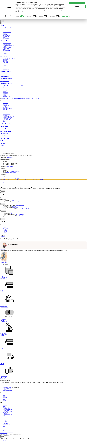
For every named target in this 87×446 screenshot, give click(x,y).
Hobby (4, 51)
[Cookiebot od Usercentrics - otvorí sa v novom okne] (7, 16)
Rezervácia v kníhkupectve (8, 409)
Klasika (4, 33)
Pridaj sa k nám (6, 425)
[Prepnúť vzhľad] (1, 23)
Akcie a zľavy (5, 93)
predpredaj (14, 206)
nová (11, 212)
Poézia (4, 37)
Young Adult (5, 62)
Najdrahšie (5, 230)
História (4, 46)
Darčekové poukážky (5, 124)
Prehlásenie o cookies (7, 428)
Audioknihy (5, 397)
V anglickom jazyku (4, 237)
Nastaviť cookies (6, 440)
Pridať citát (2, 249)
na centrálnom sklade (20, 205)
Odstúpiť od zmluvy (6, 415)
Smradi (4, 121)
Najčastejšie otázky (6, 408)
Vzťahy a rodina (6, 48)
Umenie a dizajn (6, 52)
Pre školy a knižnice (6, 412)
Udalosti (4, 389)
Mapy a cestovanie (4, 81)
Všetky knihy (5, 87)
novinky (12, 200)
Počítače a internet (6, 50)
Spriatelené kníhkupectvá (7, 390)
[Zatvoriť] (0, 197)
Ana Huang (5, 106)
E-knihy (4, 396)
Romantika (5, 31)
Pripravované (5, 92)
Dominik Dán (5, 103)
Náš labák (5, 427)
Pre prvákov (5, 60)
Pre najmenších (6, 59)
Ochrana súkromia (6, 441)
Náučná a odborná (5, 40)
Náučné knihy (5, 67)
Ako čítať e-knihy (6, 410)
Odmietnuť (77, 6)
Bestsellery (5, 89)
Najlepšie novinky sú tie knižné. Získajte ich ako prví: (10, 434)
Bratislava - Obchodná (7, 387)
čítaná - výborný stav (20, 214)
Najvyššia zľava (6, 232)
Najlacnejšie (5, 231)
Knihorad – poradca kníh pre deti (9, 58)
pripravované (10, 237)
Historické (5, 34)
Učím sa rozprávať (6, 119)
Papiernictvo (3, 136)
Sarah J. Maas (5, 107)
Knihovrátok (5, 423)
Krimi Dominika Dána (7, 118)
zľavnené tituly (16, 201)
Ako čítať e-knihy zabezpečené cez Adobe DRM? (9, 178)
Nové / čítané (3, 210)
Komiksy (4, 29)
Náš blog (4, 422)
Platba (4, 406)
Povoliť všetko (77, 2)
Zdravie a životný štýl (7, 49)
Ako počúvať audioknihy (7, 411)
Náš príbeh (5, 421)
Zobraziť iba (3, 199)
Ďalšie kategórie (6, 38)
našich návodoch (10, 157)
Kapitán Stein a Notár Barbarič (8, 116)
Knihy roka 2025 (6, 88)
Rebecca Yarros (6, 105)
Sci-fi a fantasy (5, 28)
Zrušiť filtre (2, 236)
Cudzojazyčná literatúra (6, 83)
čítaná (11, 213)
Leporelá (4, 66)
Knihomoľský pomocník (29, 245)
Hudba (2, 140)
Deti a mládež (3, 56)
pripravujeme (15, 207)
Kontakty (4, 420)
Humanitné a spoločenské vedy (8, 45)
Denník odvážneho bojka (7, 117)
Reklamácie (5, 413)
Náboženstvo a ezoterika (6, 78)
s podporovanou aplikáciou (15, 171)
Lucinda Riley (5, 109)
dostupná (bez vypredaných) (24, 208)
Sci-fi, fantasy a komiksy (7, 65)
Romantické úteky (6, 114)
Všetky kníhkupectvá (7, 388)
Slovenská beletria (6, 35)
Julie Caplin (5, 104)
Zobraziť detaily (65, 16)
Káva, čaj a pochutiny (5, 131)
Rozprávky (5, 64)
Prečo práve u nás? (6, 407)
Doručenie (5, 405)
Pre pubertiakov (6, 61)
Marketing (5, 426)
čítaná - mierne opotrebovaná (24, 215)
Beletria (2, 25)
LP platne (2, 143)
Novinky (4, 91)
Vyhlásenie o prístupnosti (7, 430)
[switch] (35, 16)
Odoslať (2, 436)
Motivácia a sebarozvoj (7, 43)
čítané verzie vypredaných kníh (25, 216)
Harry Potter (5, 115)
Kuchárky (2, 73)
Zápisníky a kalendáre (5, 138)
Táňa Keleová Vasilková (7, 108)
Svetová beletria (6, 36)
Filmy (1, 19)
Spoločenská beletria (7, 32)
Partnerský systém (6, 424)
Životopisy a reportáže (7, 47)
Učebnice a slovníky (5, 76)
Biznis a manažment (6, 44)
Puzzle (2, 145)
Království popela (3, 262)
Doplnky (4, 400)
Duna (4, 120)
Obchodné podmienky (7, 442)
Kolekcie (4, 94)
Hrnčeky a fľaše (4, 133)
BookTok (4, 95)
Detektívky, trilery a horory (8, 27)
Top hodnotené (5, 228)
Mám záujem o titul (6, 96)
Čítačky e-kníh (4, 126)
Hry (1, 18)
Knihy (4, 395)
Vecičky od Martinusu (5, 128)
